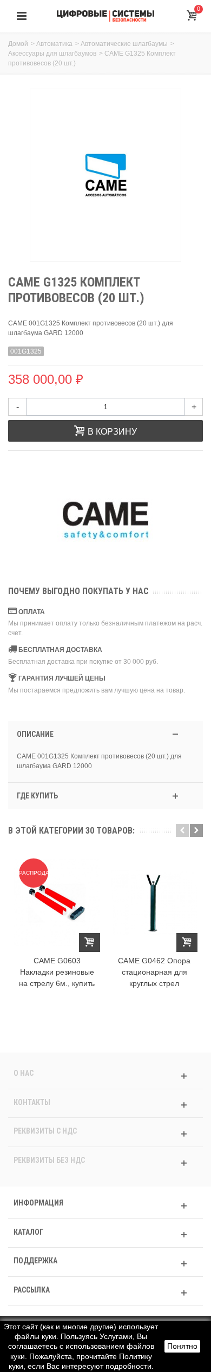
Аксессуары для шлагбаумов (52, 53)
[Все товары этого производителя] (105, 520)
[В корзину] (89, 942)
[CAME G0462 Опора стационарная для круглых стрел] (154, 902)
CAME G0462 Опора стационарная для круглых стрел (154, 972)
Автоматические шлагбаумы (124, 44)
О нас (24, 1073)
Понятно (182, 1346)
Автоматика (54, 44)
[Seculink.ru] (105, 15)
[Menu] (21, 16)
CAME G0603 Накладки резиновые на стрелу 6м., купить (57, 972)
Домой (18, 44)
